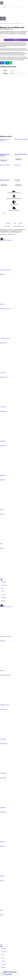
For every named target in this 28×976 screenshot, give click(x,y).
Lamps (9, 23)
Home (1, 23)
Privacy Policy (7, 226)
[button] (1, 62)
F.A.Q (14, 223)
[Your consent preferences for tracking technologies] (2, 973)
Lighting (5, 23)
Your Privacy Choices (11, 972)
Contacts (20, 223)
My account (3, 597)
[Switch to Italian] (14, 600)
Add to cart (16, 40)
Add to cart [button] (3, 160)
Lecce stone (3, 585)
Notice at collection (7, 974)
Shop (2, 588)
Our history (8, 223)
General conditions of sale (18, 226)
